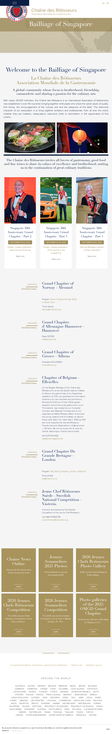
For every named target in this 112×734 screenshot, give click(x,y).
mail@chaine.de (49, 339)
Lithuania (51, 700)
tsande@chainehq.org (51, 309)
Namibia (56, 703)
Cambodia (19, 689)
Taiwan (47, 712)
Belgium (52, 686)
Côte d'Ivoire (19, 692)
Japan (81, 697)
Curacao (43, 692)
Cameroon (32, 689)
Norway (97, 703)
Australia (20, 686)
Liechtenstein (37, 700)
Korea (98, 697)
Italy (73, 697)
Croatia (32, 692)
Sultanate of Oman (93, 709)
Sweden (22, 712)
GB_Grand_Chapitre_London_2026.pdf (68, 471)
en (103, 3)
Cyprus (53, 692)
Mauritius (24, 703)
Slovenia (41, 709)
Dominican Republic (81, 692)
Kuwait (13, 700)
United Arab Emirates (36, 715)
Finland (30, 695)
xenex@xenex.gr (49, 365)
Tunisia (79, 712)
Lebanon (23, 700)
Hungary (35, 697)
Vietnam (92, 715)
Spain (66, 709)
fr (108, 3)
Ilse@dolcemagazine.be (52, 438)
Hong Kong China (19, 697)
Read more (20, 256)
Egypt (96, 692)
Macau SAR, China (82, 700)
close (108, 729)
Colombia (63, 689)
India (45, 697)
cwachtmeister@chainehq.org (55, 520)
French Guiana (53, 695)
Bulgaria (92, 686)
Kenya (89, 697)
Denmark (64, 692)
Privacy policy (17, 730)
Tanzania (57, 712)
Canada (43, 689)
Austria (31, 686)
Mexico (35, 703)
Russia (99, 706)
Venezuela (81, 715)
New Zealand (84, 703)
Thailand (69, 712)
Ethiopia (19, 695)
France (39, 695)
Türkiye (89, 712)
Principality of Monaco (82, 706)
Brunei (82, 686)
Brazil (73, 686)
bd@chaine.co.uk (49, 478)
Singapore (29, 709)
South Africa (55, 709)
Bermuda (63, 686)
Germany (67, 695)
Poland (26, 706)
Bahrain (42, 686)
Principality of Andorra (56, 706)
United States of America (61, 715)
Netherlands (69, 703)
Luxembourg (65, 700)
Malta (13, 703)
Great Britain (81, 695)
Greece (93, 695)
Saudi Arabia (15, 709)
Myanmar (45, 703)
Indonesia (55, 697)
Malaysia (97, 700)
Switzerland (35, 712)
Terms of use (76, 665)
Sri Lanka (76, 709)
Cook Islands (77, 689)
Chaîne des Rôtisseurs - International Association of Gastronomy (39, 665)
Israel (65, 697)
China (53, 689)
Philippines (14, 706)
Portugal (37, 706)
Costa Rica (92, 689)
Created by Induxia (94, 665)
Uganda (19, 715)
